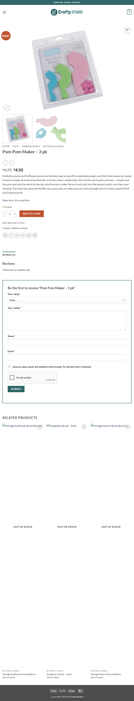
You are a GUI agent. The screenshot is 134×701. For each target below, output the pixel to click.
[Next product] (5, 162)
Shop (16, 146)
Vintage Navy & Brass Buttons (106, 674)
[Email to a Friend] (23, 235)
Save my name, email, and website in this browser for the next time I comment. (52, 366)
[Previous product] (11, 162)
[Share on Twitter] (17, 235)
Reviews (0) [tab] (8, 255)
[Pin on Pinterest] (29, 235)
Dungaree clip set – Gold (59, 674)
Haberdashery (31, 146)
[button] (4, 12)
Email (11, 351)
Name (11, 336)
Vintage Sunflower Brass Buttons (19, 674)
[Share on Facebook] (11, 235)
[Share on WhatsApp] (5, 235)
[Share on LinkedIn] (35, 235)
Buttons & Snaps (53, 146)
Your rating (14, 294)
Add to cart (32, 213)
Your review (14, 308)
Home (5, 146)
